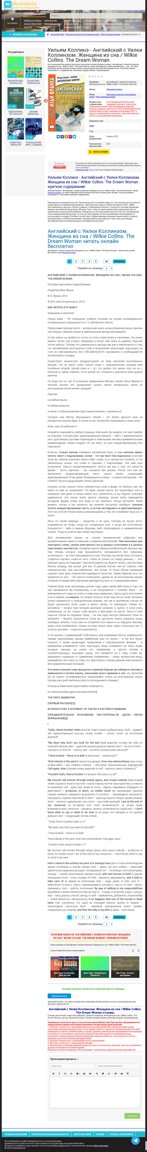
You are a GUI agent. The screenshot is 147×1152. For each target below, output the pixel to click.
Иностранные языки (105, 97)
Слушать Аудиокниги (121, 1134)
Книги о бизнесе (72, 21)
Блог (127, 24)
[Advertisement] (25, 175)
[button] (53, 1073)
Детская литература (94, 21)
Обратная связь (82, 1134)
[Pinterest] (70, 136)
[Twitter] (74, 136)
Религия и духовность (95, 24)
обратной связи (100, 1146)
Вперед (119, 261)
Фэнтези (28, 27)
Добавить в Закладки (25, 34)
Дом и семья (111, 21)
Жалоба (59, 167)
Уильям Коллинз (114, 89)
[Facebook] (62, 136)
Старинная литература (115, 24)
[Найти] (139, 16)
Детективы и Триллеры (54, 24)
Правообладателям (16, 1134)
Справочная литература (116, 27)
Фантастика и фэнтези (35, 24)
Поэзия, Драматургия (135, 21)
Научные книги (71, 24)
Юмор (87, 27)
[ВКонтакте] (58, 136)
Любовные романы (32, 21)
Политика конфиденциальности (50, 1134)
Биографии (130, 27)
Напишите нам (82, 170)
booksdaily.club (23, 5)
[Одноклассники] (66, 136)
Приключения (50, 21)
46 (106, 261)
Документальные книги (75, 27)
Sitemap (100, 1134)
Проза (47, 27)
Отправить (132, 1116)
